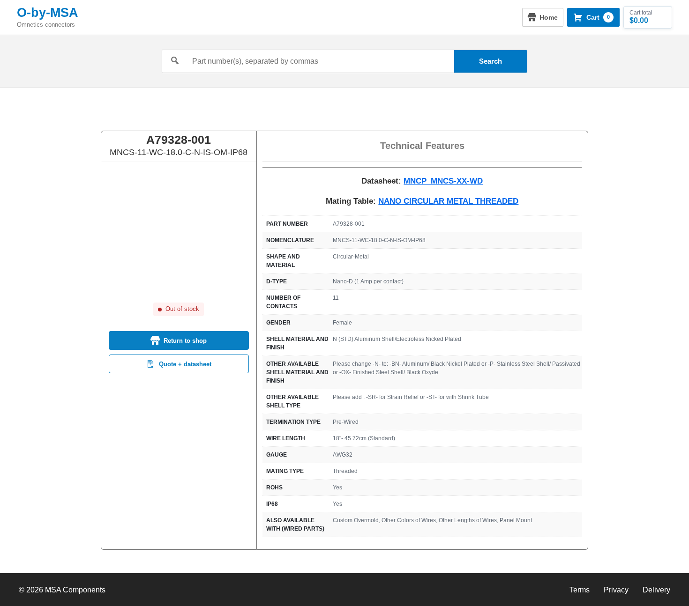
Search (490, 61)
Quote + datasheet (185, 364)
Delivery (656, 590)
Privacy (616, 590)
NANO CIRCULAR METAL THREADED (448, 201)
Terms (579, 590)
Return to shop (185, 340)
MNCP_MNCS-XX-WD (443, 181)
